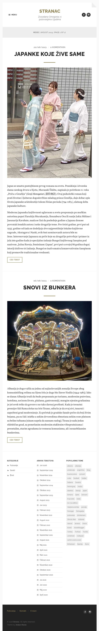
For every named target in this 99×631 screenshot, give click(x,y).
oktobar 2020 (45, 570)
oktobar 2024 (45, 480)
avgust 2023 (44, 500)
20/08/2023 (40, 47)
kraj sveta (70, 499)
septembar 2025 (46, 470)
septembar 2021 (46, 535)
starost (69, 523)
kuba (78, 499)
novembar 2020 (46, 565)
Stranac (49, 11)
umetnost (70, 536)
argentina (80, 470)
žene (87, 544)
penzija (84, 507)
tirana (85, 523)
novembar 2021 (46, 530)
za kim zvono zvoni (74, 540)
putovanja (71, 515)
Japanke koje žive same (49, 54)
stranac (77, 523)
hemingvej (71, 486)
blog (88, 470)
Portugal (70, 511)
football (76, 478)
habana (70, 482)
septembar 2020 (46, 575)
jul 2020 (43, 580)
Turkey (69, 532)
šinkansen (71, 544)
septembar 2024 (46, 485)
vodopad (80, 536)
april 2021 (43, 550)
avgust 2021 (44, 540)
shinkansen (81, 515)
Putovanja (14, 465)
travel (69, 528)
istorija (78, 490)
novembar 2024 (46, 475)
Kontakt (23, 611)
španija (80, 544)
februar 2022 (45, 525)
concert (82, 474)
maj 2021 (43, 545)
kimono (70, 495)
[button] (49, 341)
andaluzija (71, 470)
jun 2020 (43, 585)
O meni (33, 611)
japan (85, 490)
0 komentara (57, 47)
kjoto (77, 495)
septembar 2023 (46, 495)
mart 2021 (43, 555)
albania (70, 466)
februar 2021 (45, 560)
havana (78, 482)
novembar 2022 (46, 515)
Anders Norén (21, 625)
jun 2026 (43, 465)
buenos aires (72, 474)
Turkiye (77, 532)
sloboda (81, 519)
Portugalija (80, 511)
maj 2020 (43, 590)
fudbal (84, 478)
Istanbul (70, 490)
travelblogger (79, 528)
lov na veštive (72, 503)
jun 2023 (43, 505)
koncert (84, 495)
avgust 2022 (44, 520)
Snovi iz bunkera (49, 287)
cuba (69, 478)
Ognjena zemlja (73, 507)
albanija (78, 466)
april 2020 (44, 595)
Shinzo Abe (71, 519)
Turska (85, 532)
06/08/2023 (40, 281)
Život (12, 475)
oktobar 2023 (45, 490)
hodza (80, 486)
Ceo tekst (15, 260)
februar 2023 (45, 510)
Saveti (12, 470)
